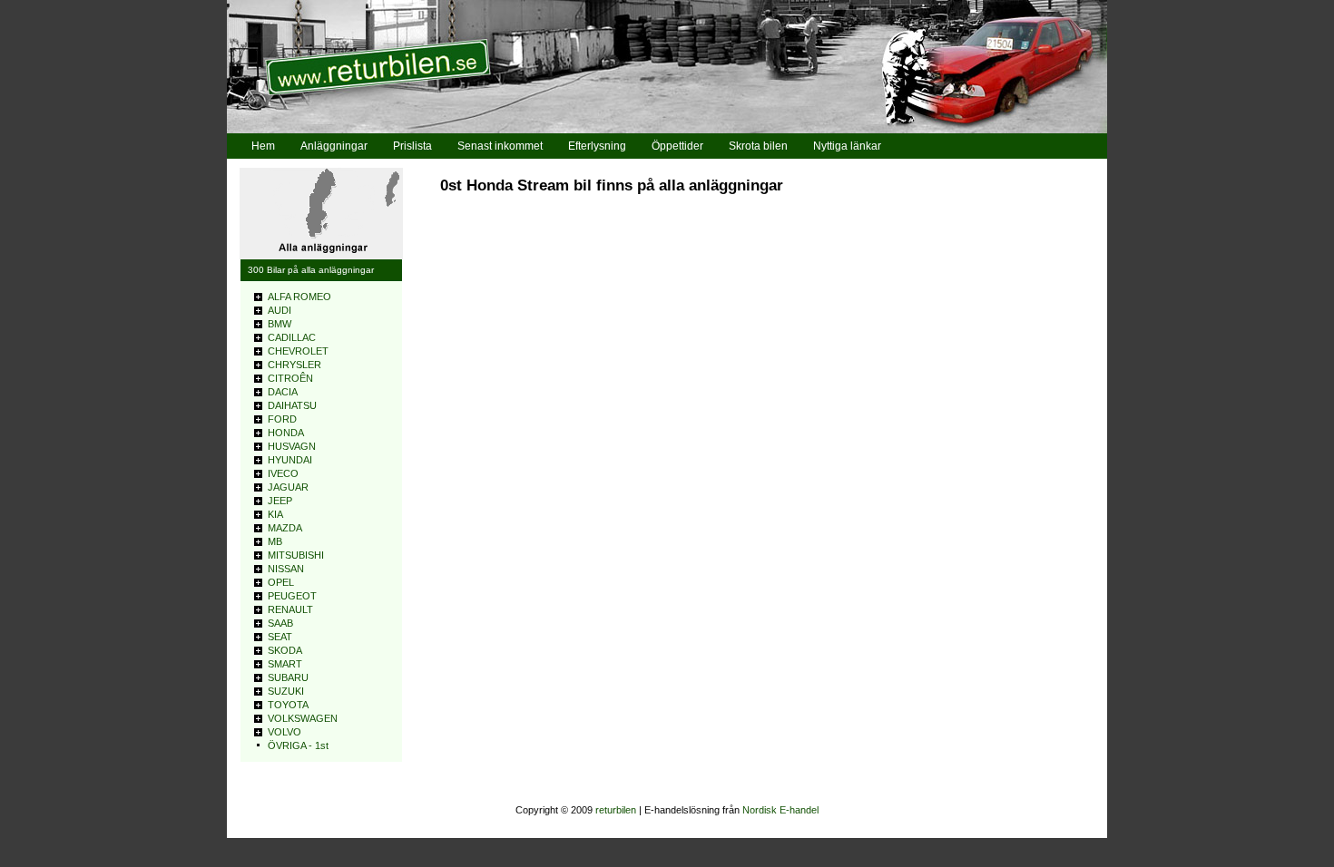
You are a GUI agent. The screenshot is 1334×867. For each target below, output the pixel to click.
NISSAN (286, 568)
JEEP (280, 500)
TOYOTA (288, 704)
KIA (275, 514)
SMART (285, 663)
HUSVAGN (292, 446)
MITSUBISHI (296, 555)
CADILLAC (292, 337)
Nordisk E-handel (780, 809)
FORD (282, 419)
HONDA (286, 432)
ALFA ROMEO (299, 296)
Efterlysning (597, 146)
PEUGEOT (292, 595)
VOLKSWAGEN (303, 718)
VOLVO (284, 731)
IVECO (283, 473)
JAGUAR (288, 487)
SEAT (280, 636)
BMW (279, 323)
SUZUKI (286, 691)
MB (275, 541)
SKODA (285, 650)
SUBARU (288, 677)
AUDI (279, 310)
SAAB (280, 623)
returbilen (615, 809)
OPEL (281, 582)
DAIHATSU (292, 405)
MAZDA (285, 527)
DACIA (283, 391)
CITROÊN (290, 378)
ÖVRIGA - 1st (298, 745)
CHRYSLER (294, 364)
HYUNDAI (290, 459)
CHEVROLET (298, 351)
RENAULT (290, 609)
